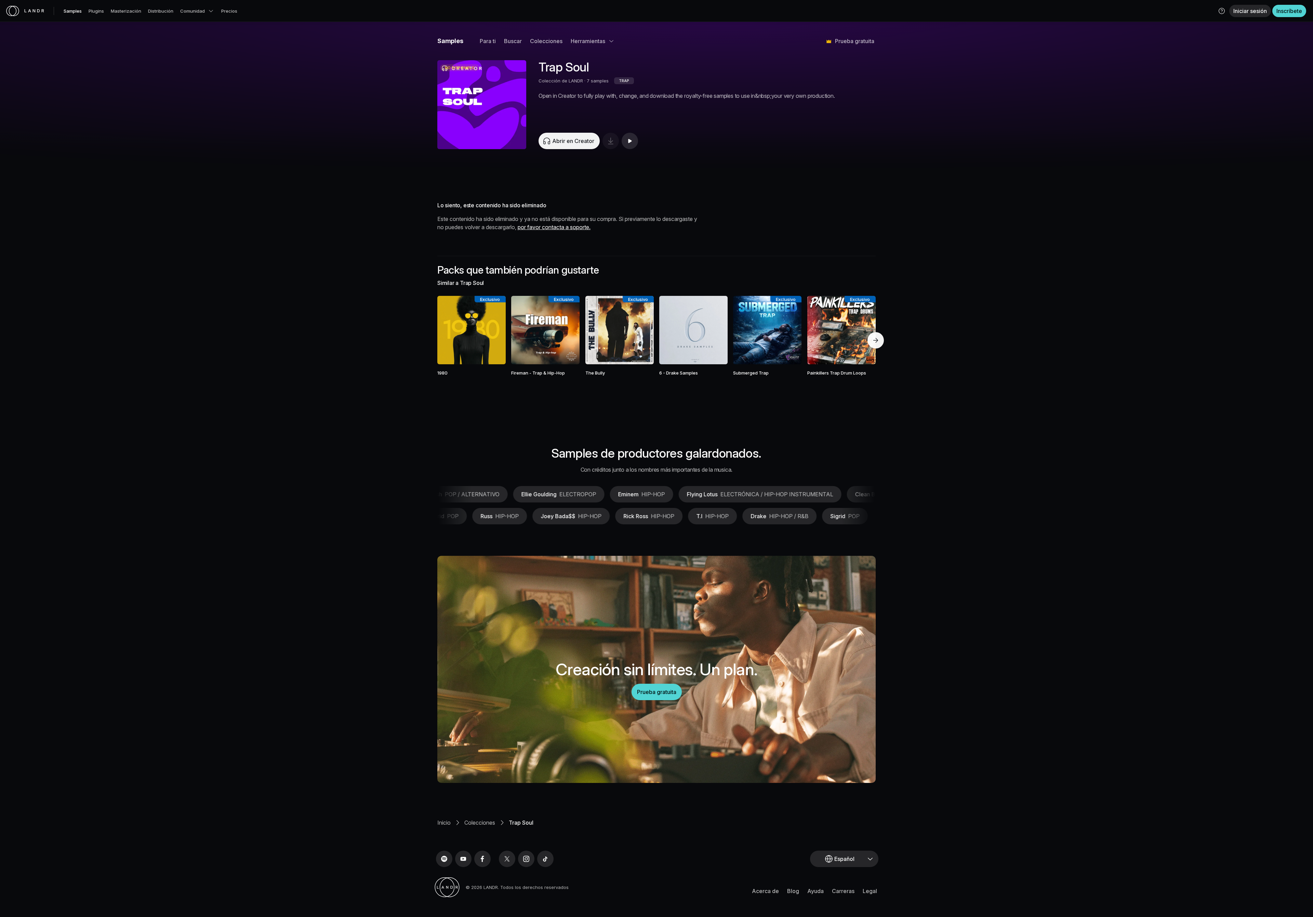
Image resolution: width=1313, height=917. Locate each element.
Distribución (160, 11)
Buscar (513, 41)
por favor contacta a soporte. (554, 227)
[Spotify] (444, 859)
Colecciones (546, 41)
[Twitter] (507, 859)
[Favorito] (452, 330)
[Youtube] (463, 859)
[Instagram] (526, 859)
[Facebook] (482, 859)
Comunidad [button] (192, 11)
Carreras (843, 891)
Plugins (96, 11)
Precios (229, 11)
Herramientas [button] (588, 41)
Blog (793, 891)
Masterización (126, 11)
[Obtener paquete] (491, 330)
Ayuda (815, 891)
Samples (73, 11)
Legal (870, 891)
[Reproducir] (482, 105)
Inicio (444, 822)
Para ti (488, 41)
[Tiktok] (545, 859)
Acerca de (765, 891)
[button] (1222, 11)
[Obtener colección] (610, 141)
